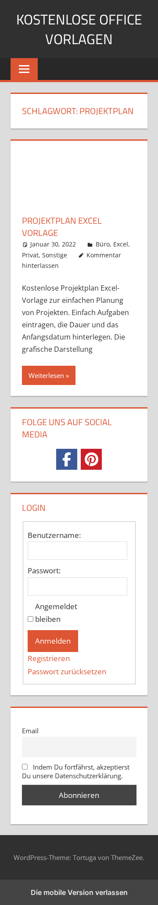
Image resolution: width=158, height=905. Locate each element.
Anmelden (53, 641)
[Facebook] (66, 459)
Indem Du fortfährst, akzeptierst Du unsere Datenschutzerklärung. (76, 771)
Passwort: (44, 570)
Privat (30, 255)
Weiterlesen (46, 375)
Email (30, 730)
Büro (103, 244)
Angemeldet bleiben (56, 612)
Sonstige (54, 255)
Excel (120, 244)
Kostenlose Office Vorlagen (79, 29)
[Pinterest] (91, 459)
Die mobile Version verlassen (79, 892)
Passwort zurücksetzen (67, 671)
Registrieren (49, 658)
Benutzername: (54, 535)
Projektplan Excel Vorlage (62, 226)
